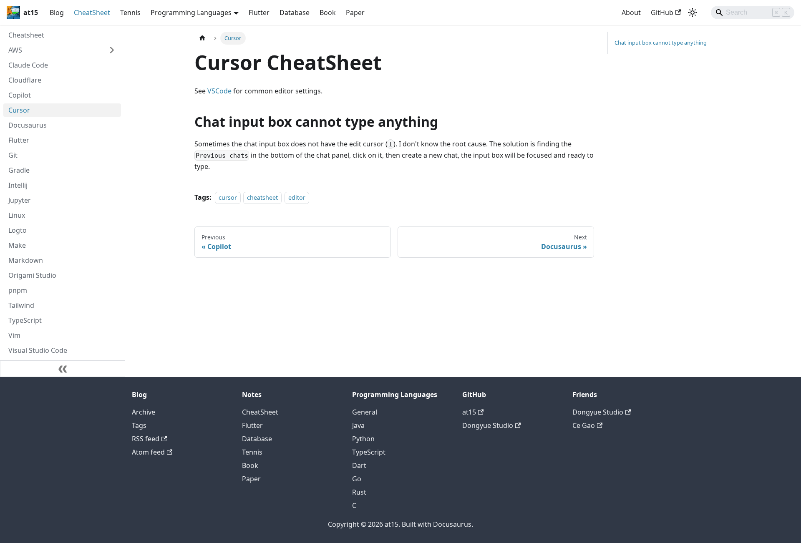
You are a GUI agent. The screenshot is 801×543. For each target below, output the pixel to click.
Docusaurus (27, 125)
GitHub (662, 12)
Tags (139, 425)
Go (356, 478)
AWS (15, 50)
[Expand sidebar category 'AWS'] (112, 50)
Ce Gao (583, 425)
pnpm (17, 290)
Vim (14, 335)
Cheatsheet (26, 35)
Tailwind (21, 305)
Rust (359, 492)
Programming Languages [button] (191, 12)
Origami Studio (32, 275)
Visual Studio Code (37, 350)
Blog (57, 12)
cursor (228, 197)
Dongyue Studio (487, 425)
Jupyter (19, 200)
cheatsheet (262, 197)
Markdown (25, 260)
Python (363, 438)
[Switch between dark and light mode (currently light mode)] (692, 12)
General (364, 412)
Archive (143, 412)
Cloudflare (24, 80)
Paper (355, 12)
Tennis (130, 12)
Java (358, 425)
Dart (359, 465)
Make (17, 245)
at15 (469, 412)
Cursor (19, 110)
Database (295, 12)
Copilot (19, 95)
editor (296, 197)
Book (328, 12)
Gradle (19, 170)
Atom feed (148, 452)
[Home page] (202, 38)
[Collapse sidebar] (62, 368)
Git (13, 155)
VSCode (219, 91)
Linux (16, 215)
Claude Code (28, 65)
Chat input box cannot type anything (661, 42)
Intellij (18, 185)
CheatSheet (92, 12)
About (631, 12)
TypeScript (25, 320)
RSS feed (145, 438)
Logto (17, 230)
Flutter (259, 12)
